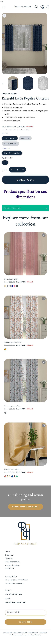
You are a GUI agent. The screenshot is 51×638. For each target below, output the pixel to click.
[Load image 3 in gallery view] (13, 83)
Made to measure (12, 562)
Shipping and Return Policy (16, 580)
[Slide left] (2, 83)
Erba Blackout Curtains (12, 469)
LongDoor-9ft (10, 143)
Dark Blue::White (12, 153)
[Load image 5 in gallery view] (43, 83)
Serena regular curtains (12, 406)
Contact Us (9, 568)
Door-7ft (25, 138)
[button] (3, 6)
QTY (4, 170)
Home (7, 552)
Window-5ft (9, 138)
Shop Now (9, 555)
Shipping (13, 130)
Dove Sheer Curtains (11, 279)
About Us (9, 558)
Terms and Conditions (14, 583)
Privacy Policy (11, 576)
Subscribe (25, 622)
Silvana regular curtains (12, 342)
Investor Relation (12, 565)
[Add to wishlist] (44, 235)
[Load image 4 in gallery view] (28, 83)
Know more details (25, 507)
